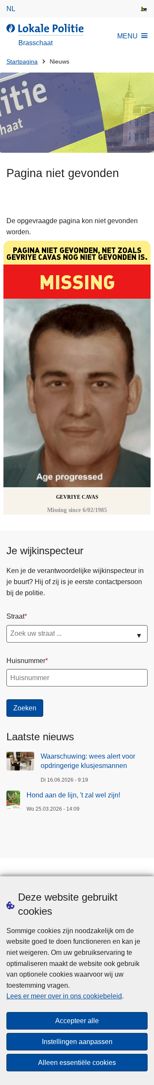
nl (10, 8)
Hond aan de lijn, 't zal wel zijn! (73, 795)
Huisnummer (25, 660)
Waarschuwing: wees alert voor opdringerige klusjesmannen (88, 761)
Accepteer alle (77, 1020)
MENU (127, 36)
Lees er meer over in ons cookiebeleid (64, 996)
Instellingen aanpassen (77, 1041)
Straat (15, 616)
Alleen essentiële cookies (77, 1062)
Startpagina (22, 61)
